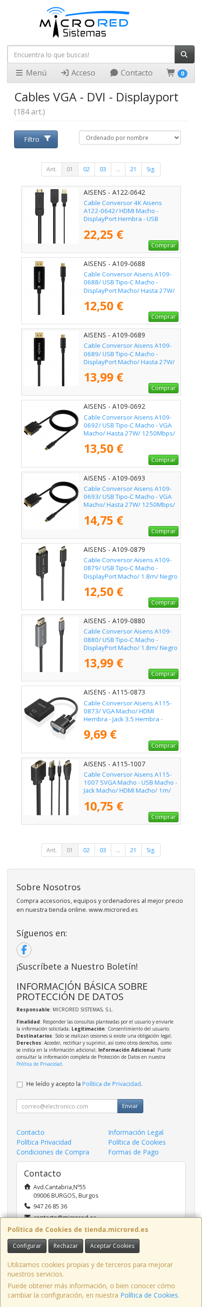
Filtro (31, 139)
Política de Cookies (149, 1295)
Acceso (82, 73)
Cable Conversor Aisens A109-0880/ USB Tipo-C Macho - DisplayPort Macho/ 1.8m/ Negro (131, 639)
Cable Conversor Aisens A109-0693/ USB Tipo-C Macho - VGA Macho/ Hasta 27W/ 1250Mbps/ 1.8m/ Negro (129, 500)
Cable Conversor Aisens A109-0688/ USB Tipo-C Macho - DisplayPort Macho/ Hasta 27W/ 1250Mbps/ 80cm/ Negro (129, 286)
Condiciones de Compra (52, 1151)
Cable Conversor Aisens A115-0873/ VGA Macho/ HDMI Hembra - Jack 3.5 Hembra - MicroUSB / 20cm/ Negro (127, 715)
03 (103, 169)
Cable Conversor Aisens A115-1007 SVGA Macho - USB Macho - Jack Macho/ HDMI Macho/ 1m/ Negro (130, 786)
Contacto (136, 73)
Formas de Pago (133, 1151)
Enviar (130, 1106)
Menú (35, 73)
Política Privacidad (43, 1142)
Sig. (151, 169)
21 (133, 169)
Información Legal (135, 1132)
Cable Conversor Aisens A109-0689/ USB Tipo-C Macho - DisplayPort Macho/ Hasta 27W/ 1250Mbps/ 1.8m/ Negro (129, 357)
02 (86, 169)
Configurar (27, 1246)
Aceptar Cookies (112, 1246)
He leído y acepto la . (84, 1084)
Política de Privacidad (39, 1064)
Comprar (163, 245)
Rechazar (66, 1246)
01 (70, 169)
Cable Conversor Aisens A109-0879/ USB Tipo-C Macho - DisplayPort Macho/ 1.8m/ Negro (131, 568)
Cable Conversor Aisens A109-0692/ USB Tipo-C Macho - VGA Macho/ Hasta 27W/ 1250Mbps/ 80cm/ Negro (129, 429)
